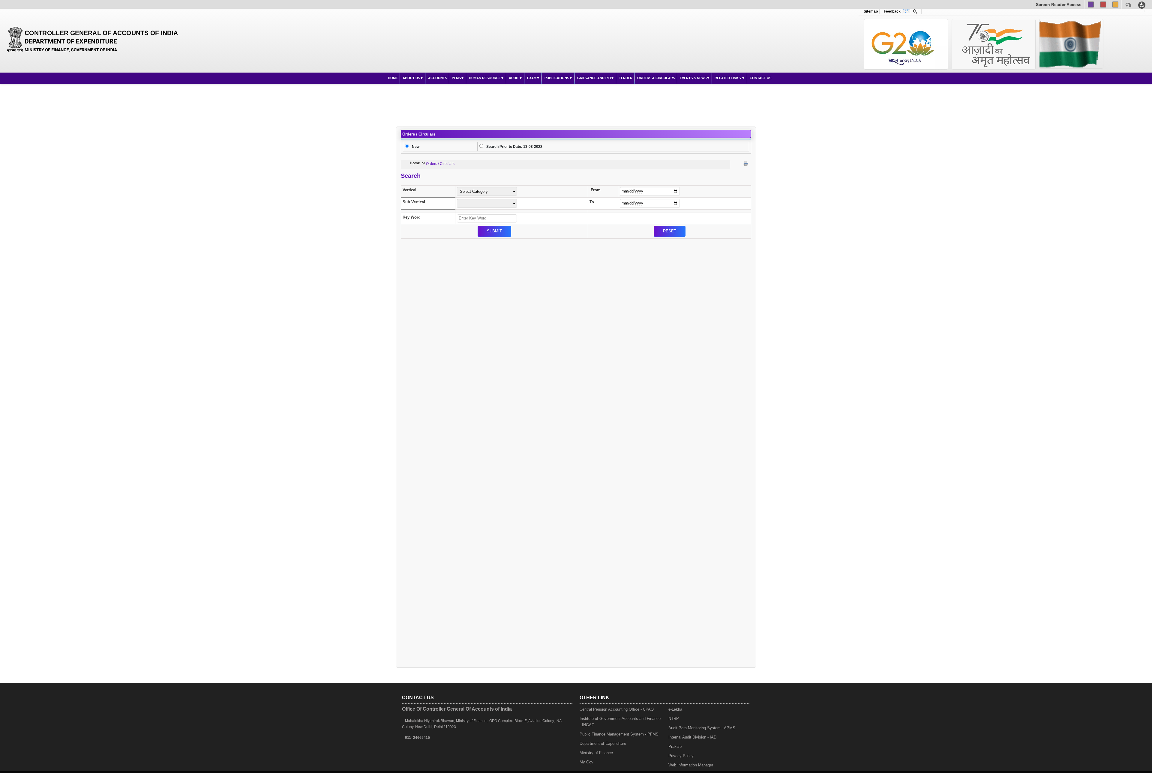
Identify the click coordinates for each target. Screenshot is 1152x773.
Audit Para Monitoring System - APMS (701, 728)
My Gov (586, 762)
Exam (531, 78)
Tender (625, 78)
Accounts (437, 78)
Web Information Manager (690, 765)
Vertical (409, 190)
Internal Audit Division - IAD (692, 737)
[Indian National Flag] (906, 44)
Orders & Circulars (656, 78)
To (592, 202)
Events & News (693, 78)
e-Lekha (675, 709)
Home (393, 78)
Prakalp (675, 746)
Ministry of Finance (596, 753)
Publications (556, 78)
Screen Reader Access (1059, 4)
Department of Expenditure (603, 743)
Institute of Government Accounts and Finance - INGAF (620, 721)
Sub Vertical (414, 202)
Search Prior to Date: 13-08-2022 (514, 147)
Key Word (412, 217)
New (415, 147)
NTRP (673, 718)
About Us (411, 78)
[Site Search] (915, 11)
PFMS (456, 78)
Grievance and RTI (594, 78)
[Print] (745, 163)
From (596, 190)
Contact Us (760, 78)
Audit (514, 78)
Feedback (891, 11)
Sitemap (871, 11)
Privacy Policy (681, 756)
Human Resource (485, 78)
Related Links (728, 78)
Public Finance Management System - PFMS (619, 734)
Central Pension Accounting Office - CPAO (617, 709)
